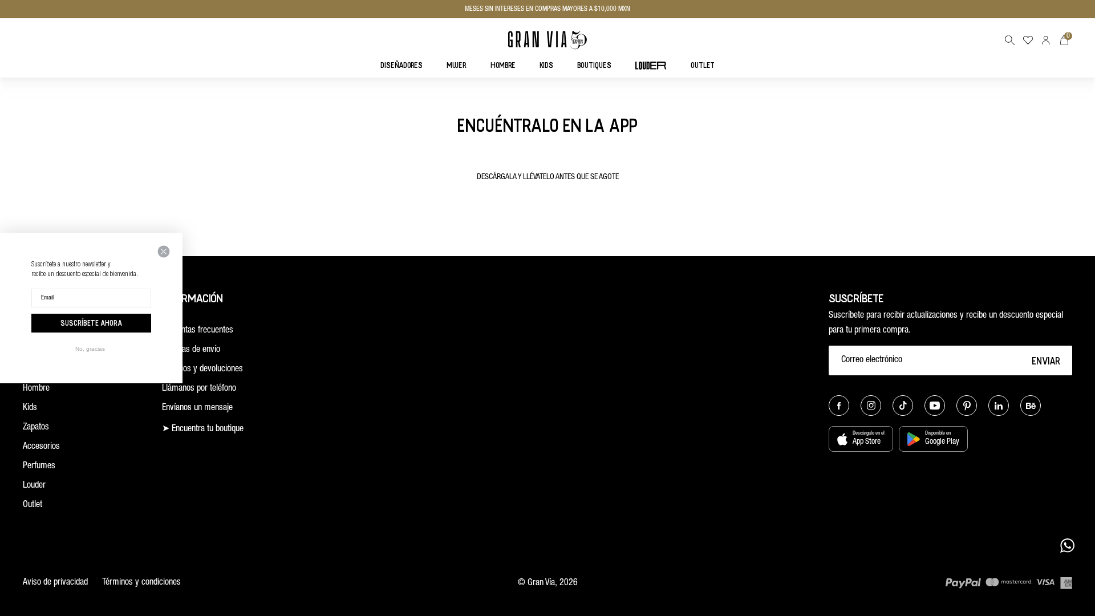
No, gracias (90, 349)
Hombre (36, 389)
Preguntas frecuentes (197, 330)
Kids (30, 408)
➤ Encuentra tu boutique (203, 429)
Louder (34, 486)
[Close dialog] (163, 251)
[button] (1009, 40)
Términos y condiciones (141, 582)
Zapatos (36, 427)
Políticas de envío (191, 350)
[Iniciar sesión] (1046, 40)
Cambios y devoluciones (202, 369)
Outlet (32, 505)
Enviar (1046, 360)
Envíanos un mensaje (197, 408)
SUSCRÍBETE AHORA (91, 322)
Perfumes (39, 466)
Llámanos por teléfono (199, 389)
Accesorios (41, 447)
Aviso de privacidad (55, 582)
